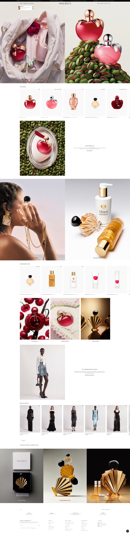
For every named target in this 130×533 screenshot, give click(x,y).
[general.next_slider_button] (109, 403)
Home (21, 509)
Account (106, 3)
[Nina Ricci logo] (65, 3)
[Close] (32, 6)
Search (102, 3)
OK (39, 525)
